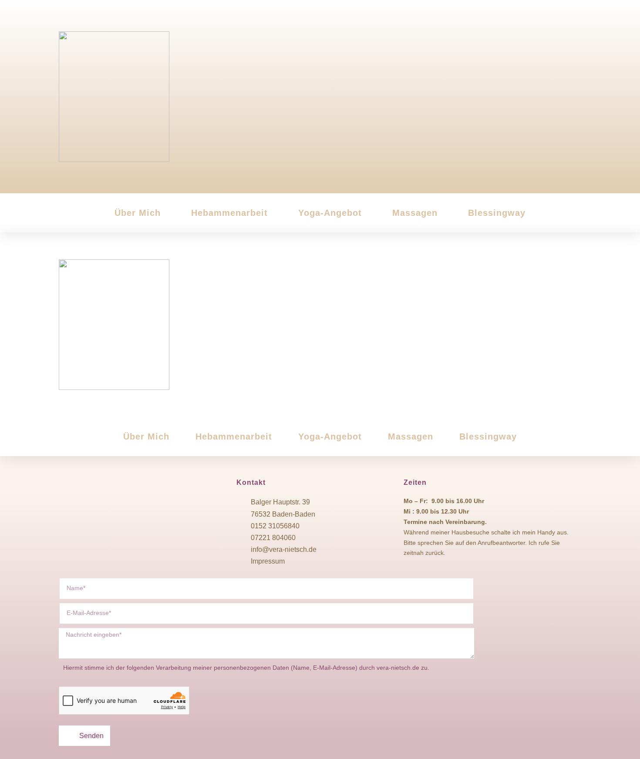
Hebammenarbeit (229, 213)
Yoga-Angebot (330, 213)
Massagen (415, 213)
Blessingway (496, 213)
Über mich (138, 213)
